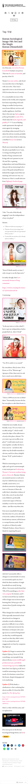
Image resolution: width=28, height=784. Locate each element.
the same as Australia (15, 73)
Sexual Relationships (7, 764)
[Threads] (15, 13)
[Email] (14, 15)
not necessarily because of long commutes (11, 280)
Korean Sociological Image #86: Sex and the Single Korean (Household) (12, 43)
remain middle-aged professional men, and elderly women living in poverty (13, 663)
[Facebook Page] (5, 13)
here (24, 393)
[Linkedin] (22, 13)
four (8, 81)
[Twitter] (9, 13)
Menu (14, 20)
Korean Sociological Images (14, 762)
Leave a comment (8, 766)
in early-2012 (18, 117)
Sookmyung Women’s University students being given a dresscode (13, 472)
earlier (16, 81)
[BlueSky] (12, 13)
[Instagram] (19, 13)
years (12, 81)
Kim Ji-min (13, 140)
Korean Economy (14, 760)
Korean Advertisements (9, 759)
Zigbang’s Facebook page (14, 181)
